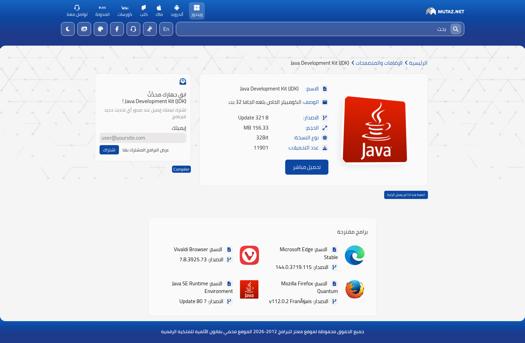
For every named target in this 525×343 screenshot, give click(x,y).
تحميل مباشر (307, 167)
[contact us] (133, 29)
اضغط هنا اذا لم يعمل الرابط (406, 195)
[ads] (150, 29)
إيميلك (179, 128)
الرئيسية (417, 63)
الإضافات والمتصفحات (378, 63)
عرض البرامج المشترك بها (145, 150)
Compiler (181, 169)
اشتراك (109, 150)
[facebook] (117, 29)
